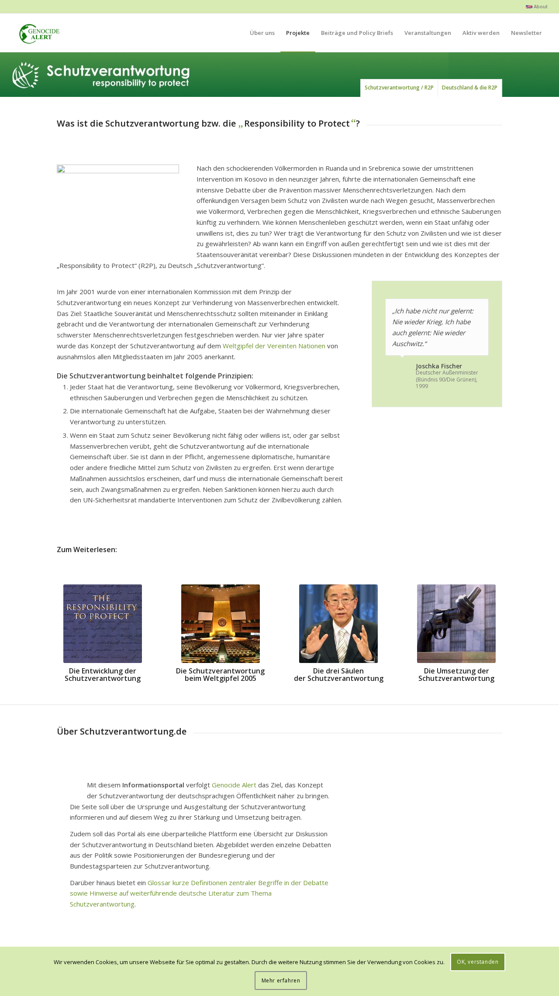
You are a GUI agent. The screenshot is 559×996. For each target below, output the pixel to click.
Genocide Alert (234, 784)
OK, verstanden (477, 961)
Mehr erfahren (281, 980)
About (540, 6)
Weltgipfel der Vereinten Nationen (274, 345)
